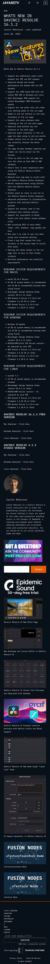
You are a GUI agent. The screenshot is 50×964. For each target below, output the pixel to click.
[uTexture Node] (25, 884)
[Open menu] (45, 3)
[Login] (29, 3)
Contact (7, 932)
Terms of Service (33, 958)
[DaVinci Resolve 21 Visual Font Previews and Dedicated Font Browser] (25, 674)
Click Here (24, 424)
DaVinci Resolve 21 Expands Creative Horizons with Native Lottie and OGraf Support (23, 728)
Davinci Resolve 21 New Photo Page (21, 622)
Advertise (8, 913)
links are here (13, 533)
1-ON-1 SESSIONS (10, 911)
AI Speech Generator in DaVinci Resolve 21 (25, 836)
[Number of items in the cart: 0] (37, 3)
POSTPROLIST (9, 919)
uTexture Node (10, 897)
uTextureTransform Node (15, 867)
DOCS (5, 927)
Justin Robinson (13, 29)
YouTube (7, 916)
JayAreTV (36, 519)
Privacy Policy (16, 958)
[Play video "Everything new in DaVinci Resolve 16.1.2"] (25, 51)
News (5, 11)
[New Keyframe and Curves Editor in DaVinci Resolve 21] (23, 639)
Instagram (8, 921)
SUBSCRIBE (25, 940)
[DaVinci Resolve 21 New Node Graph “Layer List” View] (25, 751)
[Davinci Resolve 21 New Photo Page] (23, 609)
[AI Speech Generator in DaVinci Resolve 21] (25, 805)
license (7, 930)
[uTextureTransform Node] (25, 853)
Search (38, 569)
